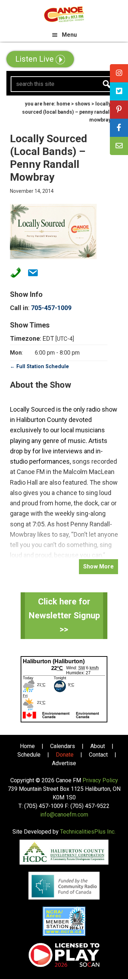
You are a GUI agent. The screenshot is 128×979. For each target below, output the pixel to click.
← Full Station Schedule (39, 367)
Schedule (29, 754)
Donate (65, 754)
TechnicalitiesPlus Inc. (88, 831)
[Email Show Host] (30, 272)
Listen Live (35, 59)
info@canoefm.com (64, 814)
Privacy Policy (100, 780)
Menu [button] (69, 34)
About (97, 746)
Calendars (62, 746)
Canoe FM (64, 14)
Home (27, 746)
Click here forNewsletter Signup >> (64, 615)
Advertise (64, 763)
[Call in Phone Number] (13, 272)
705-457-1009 (51, 307)
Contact (98, 754)
